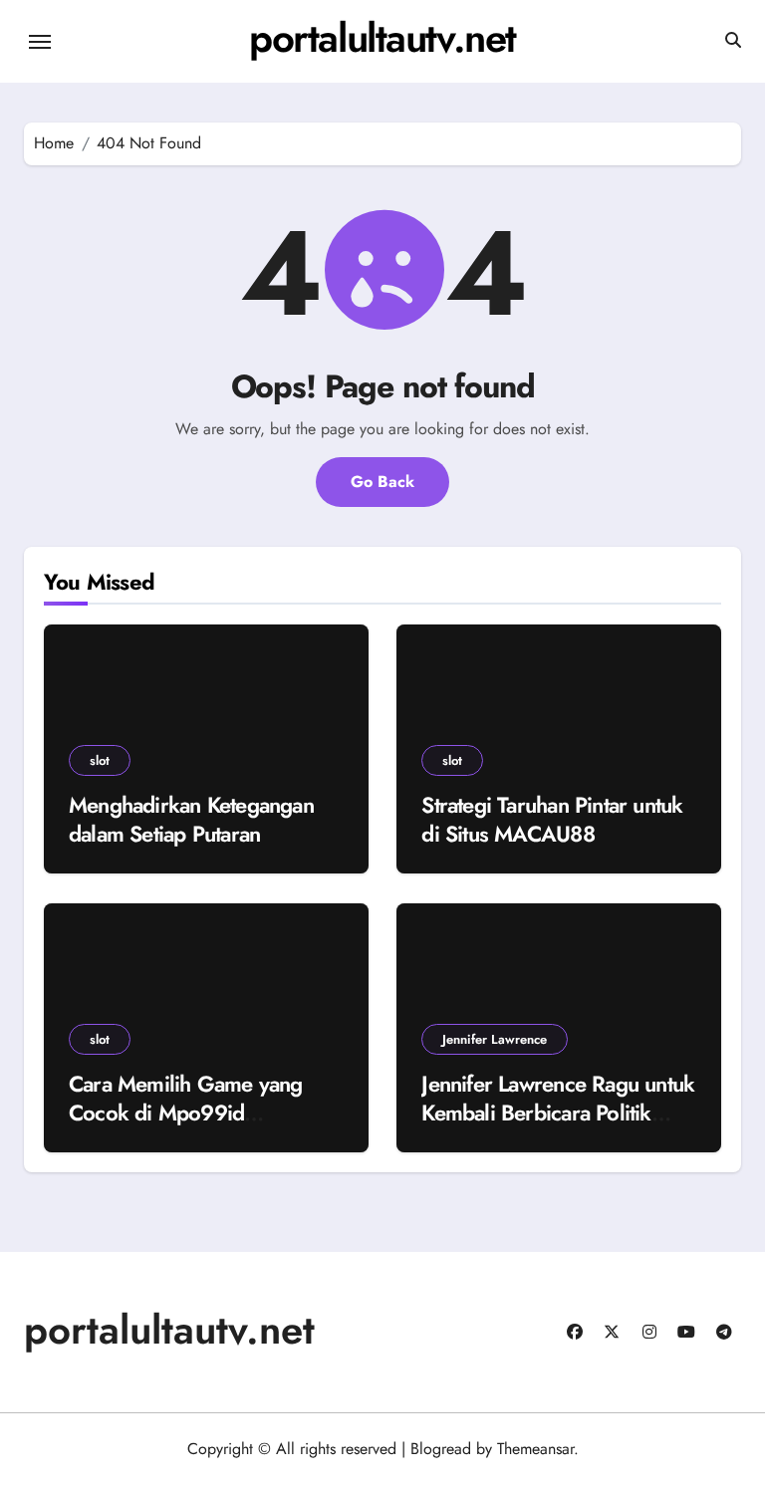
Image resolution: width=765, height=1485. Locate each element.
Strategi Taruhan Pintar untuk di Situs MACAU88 (551, 819)
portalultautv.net (382, 38)
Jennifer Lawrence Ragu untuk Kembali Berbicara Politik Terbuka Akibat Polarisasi (557, 1112)
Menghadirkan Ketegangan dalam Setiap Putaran (191, 819)
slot (100, 760)
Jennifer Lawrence (494, 1039)
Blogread (440, 1448)
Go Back (382, 481)
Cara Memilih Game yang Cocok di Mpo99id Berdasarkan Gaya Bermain (194, 1112)
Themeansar (535, 1448)
